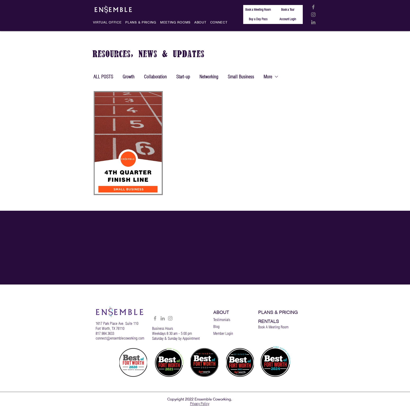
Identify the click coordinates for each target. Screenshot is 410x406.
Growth (129, 76)
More (268, 76)
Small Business (241, 76)
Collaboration (155, 76)
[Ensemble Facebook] (313, 7)
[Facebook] (155, 318)
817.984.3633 (105, 333)
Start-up (183, 76)
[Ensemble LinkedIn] (313, 22)
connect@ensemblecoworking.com (120, 338)
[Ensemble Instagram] (313, 15)
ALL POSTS (103, 76)
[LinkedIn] (163, 318)
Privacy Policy (199, 403)
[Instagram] (170, 318)
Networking (209, 76)
